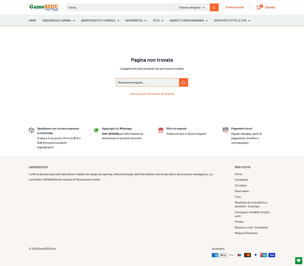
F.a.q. (238, 196)
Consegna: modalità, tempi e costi (252, 214)
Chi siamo (241, 185)
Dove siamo (242, 191)
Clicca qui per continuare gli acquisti (152, 93)
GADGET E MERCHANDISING (187, 20)
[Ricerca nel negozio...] (183, 82)
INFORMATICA (134, 20)
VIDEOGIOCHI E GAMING (56, 20)
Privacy (239, 221)
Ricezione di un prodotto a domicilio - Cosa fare (251, 204)
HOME (32, 20)
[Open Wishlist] (298, 260)
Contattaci (241, 179)
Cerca (238, 174)
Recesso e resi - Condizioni (251, 227)
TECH (156, 20)
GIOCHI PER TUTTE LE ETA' (230, 20)
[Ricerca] (214, 7)
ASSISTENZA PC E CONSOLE (98, 20)
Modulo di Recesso (246, 233)
